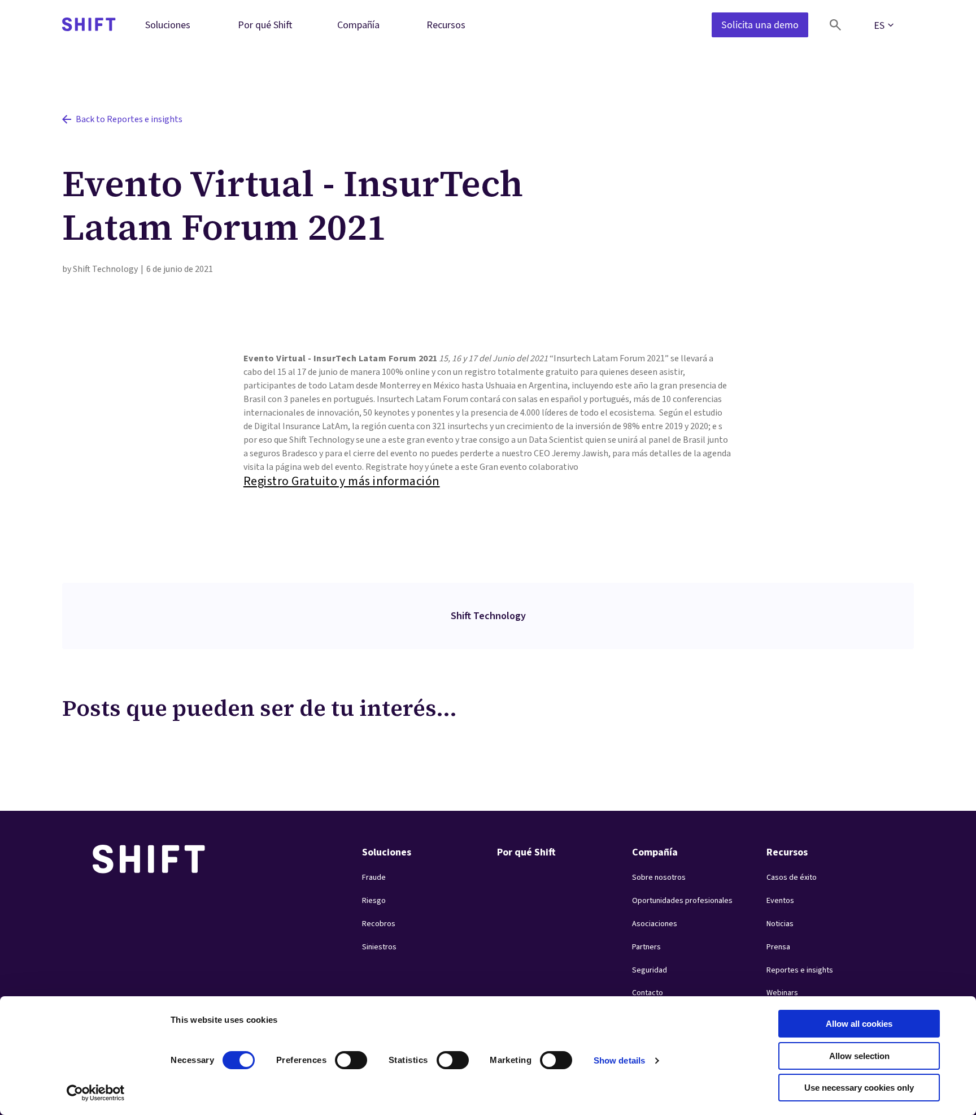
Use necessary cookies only (859, 1087)
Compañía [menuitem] (358, 24)
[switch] (340, 1056)
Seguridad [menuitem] (649, 970)
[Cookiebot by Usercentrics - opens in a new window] (95, 1092)
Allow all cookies (859, 1023)
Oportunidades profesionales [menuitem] (682, 900)
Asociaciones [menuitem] (654, 924)
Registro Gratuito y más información (341, 481)
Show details (619, 1060)
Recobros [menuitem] (378, 924)
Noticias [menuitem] (780, 924)
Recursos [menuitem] (445, 24)
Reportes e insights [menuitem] (799, 970)
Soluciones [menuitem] (167, 24)
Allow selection (859, 1056)
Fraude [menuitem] (374, 877)
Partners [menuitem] (646, 947)
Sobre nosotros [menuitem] (659, 877)
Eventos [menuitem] (780, 900)
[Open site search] (835, 25)
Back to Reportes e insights (129, 119)
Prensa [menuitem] (778, 947)
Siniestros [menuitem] (379, 947)
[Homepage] (89, 25)
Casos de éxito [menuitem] (791, 877)
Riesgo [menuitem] (374, 900)
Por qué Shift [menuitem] (265, 24)
